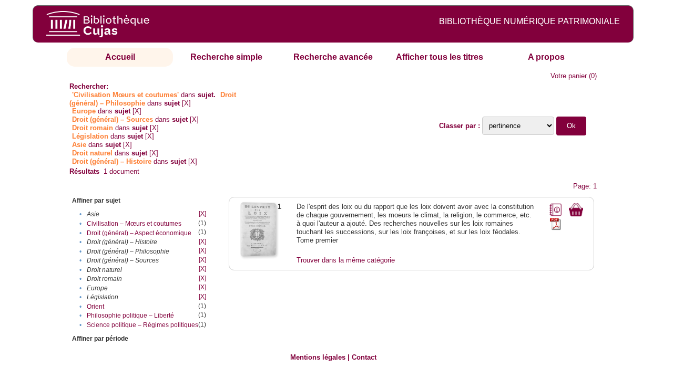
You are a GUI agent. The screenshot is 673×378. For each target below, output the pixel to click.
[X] (186, 103)
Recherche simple (226, 56)
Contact (364, 357)
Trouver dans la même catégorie (346, 260)
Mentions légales (317, 357)
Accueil (120, 56)
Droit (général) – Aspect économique (139, 233)
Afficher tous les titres (439, 56)
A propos (546, 56)
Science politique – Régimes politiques (142, 325)
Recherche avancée (333, 56)
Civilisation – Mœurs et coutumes (134, 223)
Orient (95, 306)
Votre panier (568, 76)
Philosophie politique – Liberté (130, 315)
